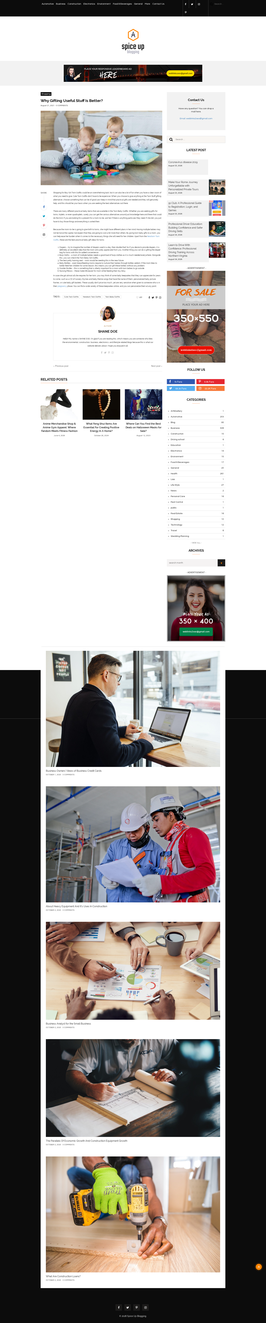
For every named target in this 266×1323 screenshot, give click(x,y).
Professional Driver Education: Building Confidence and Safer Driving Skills (185, 228)
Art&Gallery (197, 411)
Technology (197, 525)
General (138, 4)
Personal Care (197, 496)
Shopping (46, 94)
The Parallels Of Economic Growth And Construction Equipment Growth (86, 1140)
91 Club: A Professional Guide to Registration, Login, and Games (185, 207)
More (147, 4)
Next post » (156, 365)
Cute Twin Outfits (71, 297)
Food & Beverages (122, 4)
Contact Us (158, 4)
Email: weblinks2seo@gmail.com (196, 118)
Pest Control (197, 502)
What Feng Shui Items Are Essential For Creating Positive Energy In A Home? (101, 427)
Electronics (89, 4)
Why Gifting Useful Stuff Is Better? (72, 100)
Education (197, 445)
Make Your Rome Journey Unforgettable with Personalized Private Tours (183, 186)
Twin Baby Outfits (112, 297)
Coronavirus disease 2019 (182, 162)
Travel (197, 530)
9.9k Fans (209, 381)
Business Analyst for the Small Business (68, 1023)
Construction (74, 4)
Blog (197, 422)
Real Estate (197, 513)
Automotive (48, 4)
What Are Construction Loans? (63, 1276)
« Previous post (60, 365)
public (197, 508)
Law (197, 479)
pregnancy (62, 286)
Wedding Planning (197, 536)
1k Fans (178, 381)
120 (140, 297)
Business (60, 4)
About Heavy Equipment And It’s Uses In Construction (76, 906)
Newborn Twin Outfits (92, 297)
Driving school (197, 439)
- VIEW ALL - (196, 543)
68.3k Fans (180, 388)
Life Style (197, 485)
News (197, 491)
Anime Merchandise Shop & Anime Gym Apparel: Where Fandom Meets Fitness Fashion (59, 427)
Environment (104, 4)
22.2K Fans (210, 388)
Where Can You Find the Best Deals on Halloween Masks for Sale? (143, 427)
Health (197, 474)
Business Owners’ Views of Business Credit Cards (74, 770)
